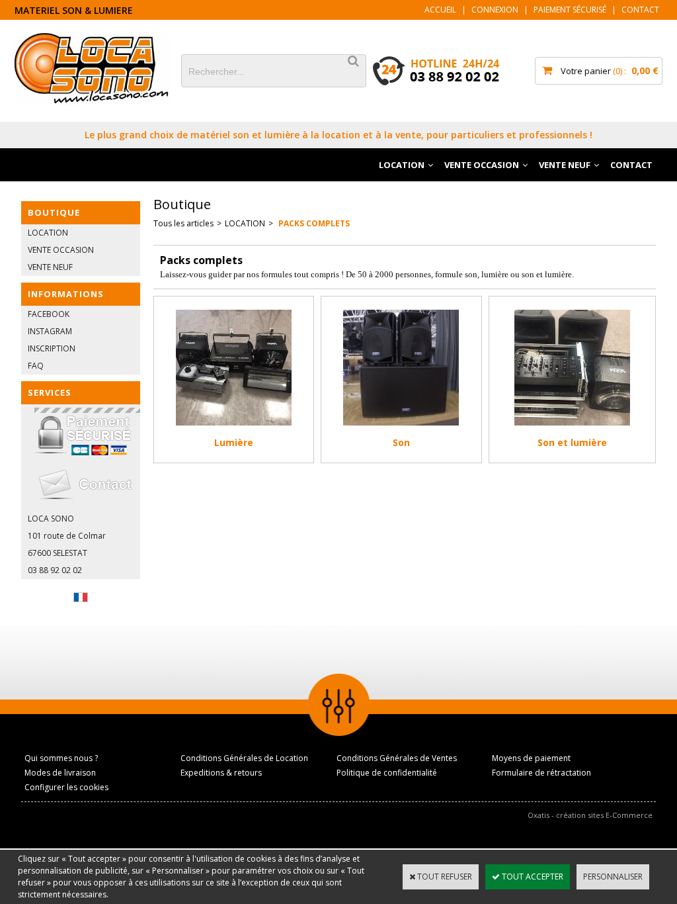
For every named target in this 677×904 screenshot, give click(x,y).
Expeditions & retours (221, 772)
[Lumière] (233, 429)
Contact (640, 9)
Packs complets (313, 223)
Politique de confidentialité (387, 772)
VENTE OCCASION (481, 165)
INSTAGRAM (50, 331)
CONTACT (631, 165)
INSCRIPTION (51, 348)
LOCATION (401, 165)
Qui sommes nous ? (61, 758)
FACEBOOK (48, 314)
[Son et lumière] (572, 429)
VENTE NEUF (564, 165)
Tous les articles (183, 223)
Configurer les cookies (66, 787)
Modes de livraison (60, 772)
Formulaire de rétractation (541, 772)
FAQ (36, 365)
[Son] (401, 429)
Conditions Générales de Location (244, 758)
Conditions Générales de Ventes (397, 758)
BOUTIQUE (54, 212)
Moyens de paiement (531, 758)
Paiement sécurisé (570, 9)
